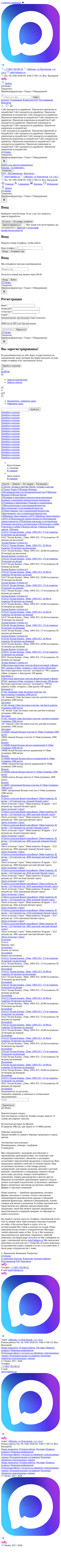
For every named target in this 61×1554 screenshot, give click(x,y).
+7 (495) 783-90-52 (19, 1267)
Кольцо (5, 742)
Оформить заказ (15, 403)
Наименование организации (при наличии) (23, 318)
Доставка (40, 1347)
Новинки (16, 484)
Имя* (4, 305)
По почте (6, 221)
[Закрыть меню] (4, 161)
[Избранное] (7, 107)
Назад (5, 251)
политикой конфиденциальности (20, 229)
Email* (4, 315)
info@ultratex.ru (12, 176)
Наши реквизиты (10, 1347)
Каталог (5, 100)
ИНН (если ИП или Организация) (18, 323)
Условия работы (27, 1347)
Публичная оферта (10, 1353)
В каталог (6, 939)
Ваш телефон (8, 248)
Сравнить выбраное (11, 2)
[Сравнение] (3, 107)
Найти (36, 97)
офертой (21, 227)
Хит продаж (28, 484)
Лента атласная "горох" (13, 809)
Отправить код (17, 251)
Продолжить (7, 329)
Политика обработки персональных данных (26, 1357)
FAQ (36, 100)
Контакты (6, 102)
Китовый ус (7, 676)
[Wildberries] (4, 1273)
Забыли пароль (14, 382)
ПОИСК (33, 409)
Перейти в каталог (10, 412)
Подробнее (6, 947)
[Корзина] (11, 107)
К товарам (12, 470)
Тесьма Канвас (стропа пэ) (14, 542)
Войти (13, 280)
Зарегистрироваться (11, 225)
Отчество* (6, 311)
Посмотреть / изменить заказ (21, 401)
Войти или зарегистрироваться (17, 165)
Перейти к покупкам (11, 366)
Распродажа (41, 484)
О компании (16, 100)
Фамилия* (6, 308)
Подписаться (8, 1105)
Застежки (6, 702)
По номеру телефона (22, 221)
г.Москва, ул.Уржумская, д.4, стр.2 (41, 176)
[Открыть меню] (2, 94)
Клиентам (28, 100)
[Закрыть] (4, 200)
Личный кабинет (42, 1258)
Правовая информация (22, 1350)
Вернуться (21, 329)
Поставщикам (46, 100)
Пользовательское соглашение (24, 1355)
